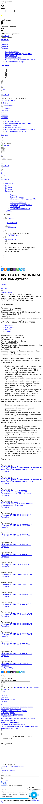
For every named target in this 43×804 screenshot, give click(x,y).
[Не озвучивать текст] (2, 32)
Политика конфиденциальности (13, 766)
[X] (11, 269)
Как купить (9, 328)
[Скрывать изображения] (2, 25)
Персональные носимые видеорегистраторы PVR (19, 726)
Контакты (5, 40)
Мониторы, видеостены (10, 722)
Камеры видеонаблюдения (11, 709)
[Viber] (14, 269)
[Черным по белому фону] (1, 13)
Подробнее (5, 471)
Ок (2, 802)
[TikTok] (6, 77)
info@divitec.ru (10, 239)
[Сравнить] (1, 461)
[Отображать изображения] (2, 22)
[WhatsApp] (17, 269)
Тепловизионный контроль (15, 61)
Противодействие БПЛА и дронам (14, 711)
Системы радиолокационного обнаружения (21, 60)
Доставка (5, 65)
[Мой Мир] (8, 269)
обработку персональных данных (26, 687)
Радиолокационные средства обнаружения (17, 707)
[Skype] (20, 269)
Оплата (8, 329)
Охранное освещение (13, 58)
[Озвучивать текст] (2, 29)
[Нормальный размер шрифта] (2, 6)
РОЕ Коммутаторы (8, 713)
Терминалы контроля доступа (12, 715)
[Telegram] (6, 71)
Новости (4, 44)
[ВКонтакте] (6, 69)
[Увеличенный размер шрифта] (3, 9)
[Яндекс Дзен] (6, 75)
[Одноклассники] (5, 269)
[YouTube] (6, 73)
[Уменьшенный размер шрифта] (2, 4)
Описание (9, 326)
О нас (3, 42)
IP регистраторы (7, 717)
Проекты (5, 46)
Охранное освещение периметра (13, 724)
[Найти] (3, 149)
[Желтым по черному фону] (1, 16)
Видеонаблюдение (12, 52)
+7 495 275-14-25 (8, 100)
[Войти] (2, 84)
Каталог (4, 701)
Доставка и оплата (8, 699)
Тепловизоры (6, 705)
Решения (4, 48)
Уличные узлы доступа (9, 728)
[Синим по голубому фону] (1, 18)
